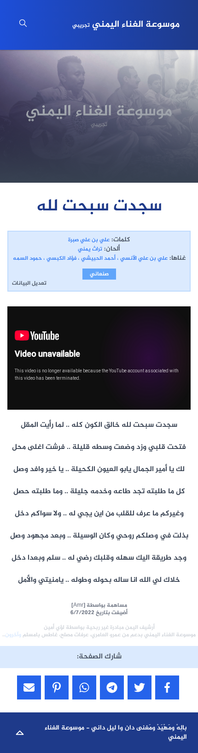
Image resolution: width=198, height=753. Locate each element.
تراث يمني (90, 249)
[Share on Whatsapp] (84, 687)
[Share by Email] (29, 687)
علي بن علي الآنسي (144, 258)
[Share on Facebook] (167, 687)
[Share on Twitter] (139, 687)
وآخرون (13, 634)
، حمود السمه (29, 258)
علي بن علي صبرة (89, 240)
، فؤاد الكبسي (63, 258)
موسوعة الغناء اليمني (126, 24)
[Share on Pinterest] (57, 687)
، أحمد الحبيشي (99, 258)
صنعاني (99, 274)
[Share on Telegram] (112, 687)
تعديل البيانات (29, 283)
